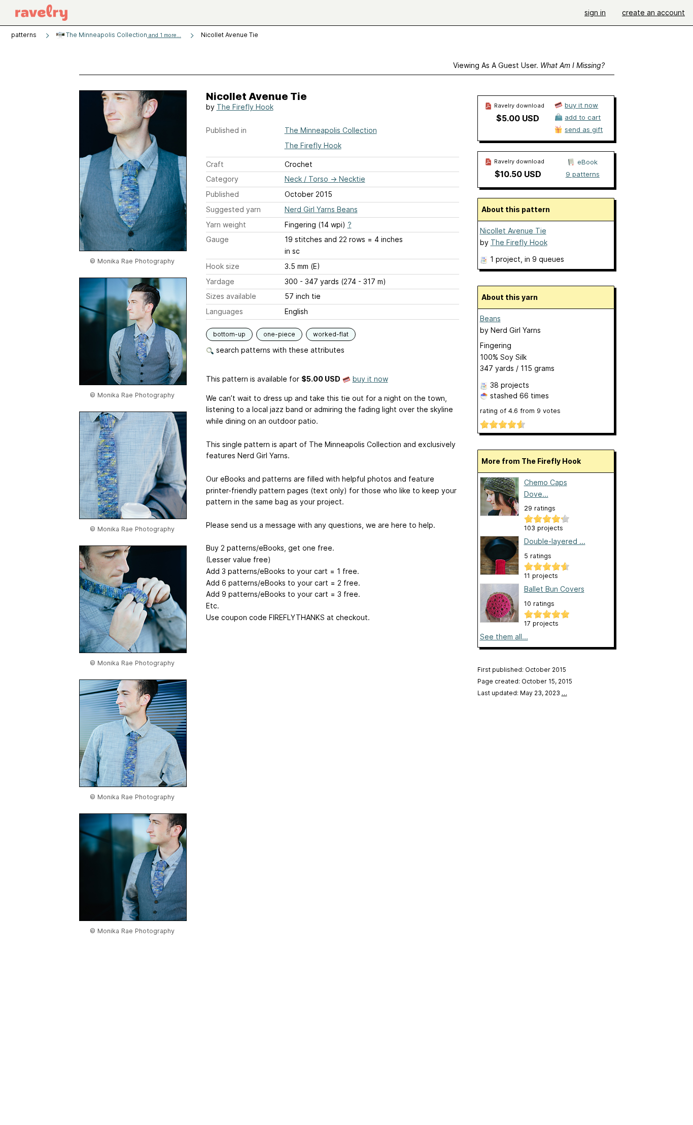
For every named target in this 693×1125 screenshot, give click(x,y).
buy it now (370, 378)
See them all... (504, 636)
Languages (224, 311)
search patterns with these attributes (279, 350)
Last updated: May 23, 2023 (522, 693)
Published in (226, 130)
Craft (215, 164)
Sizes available (231, 296)
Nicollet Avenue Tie (513, 230)
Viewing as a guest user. (529, 65)
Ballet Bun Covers (554, 589)
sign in (595, 12)
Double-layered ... (554, 541)
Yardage (220, 281)
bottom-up (229, 334)
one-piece (279, 334)
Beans (490, 318)
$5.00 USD (517, 118)
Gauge (217, 239)
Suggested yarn (233, 209)
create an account (653, 12)
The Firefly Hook (245, 107)
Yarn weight (226, 224)
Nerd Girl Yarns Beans (321, 209)
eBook (587, 162)
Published (222, 194)
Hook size (222, 266)
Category (222, 179)
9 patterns (583, 174)
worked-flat (331, 334)
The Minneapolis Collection (122, 35)
